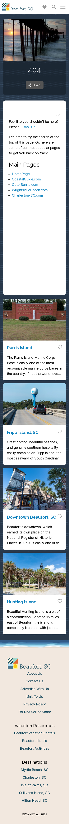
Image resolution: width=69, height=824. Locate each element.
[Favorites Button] (44, 7)
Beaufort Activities (34, 748)
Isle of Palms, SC (34, 785)
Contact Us (35, 681)
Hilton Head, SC (34, 800)
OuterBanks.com (25, 185)
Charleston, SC (34, 777)
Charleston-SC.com (27, 195)
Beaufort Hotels (34, 741)
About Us (34, 673)
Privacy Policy (34, 704)
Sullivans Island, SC (34, 793)
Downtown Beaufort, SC (31, 517)
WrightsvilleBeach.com (30, 190)
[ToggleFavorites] (58, 114)
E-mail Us (27, 127)
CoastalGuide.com (26, 179)
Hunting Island (22, 601)
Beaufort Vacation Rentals (34, 733)
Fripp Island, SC (22, 432)
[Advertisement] (34, 259)
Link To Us (34, 696)
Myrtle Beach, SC (34, 770)
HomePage (21, 174)
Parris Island (19, 347)
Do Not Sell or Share (34, 712)
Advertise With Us (34, 689)
